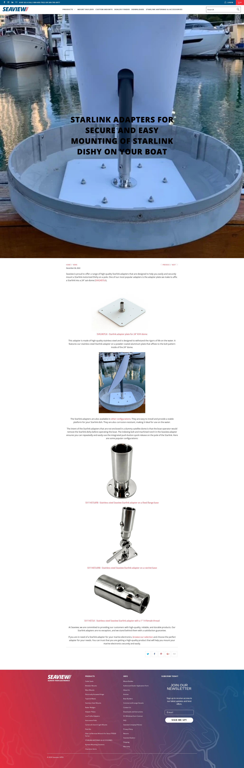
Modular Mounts (91, 686)
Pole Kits (88, 729)
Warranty (126, 746)
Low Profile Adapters (92, 716)
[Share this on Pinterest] (161, 654)
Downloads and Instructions (133, 712)
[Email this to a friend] (174, 654)
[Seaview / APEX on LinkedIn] (12, 2)
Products (68, 9)
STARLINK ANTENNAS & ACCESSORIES (164, 9)
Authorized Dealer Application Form (136, 686)
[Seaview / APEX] (21, 8)
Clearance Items (91, 749)
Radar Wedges (90, 707)
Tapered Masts (90, 699)
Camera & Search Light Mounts (96, 725)
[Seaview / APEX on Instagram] (8, 2)
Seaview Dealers (129, 738)
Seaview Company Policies (132, 725)
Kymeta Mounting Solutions (94, 744)
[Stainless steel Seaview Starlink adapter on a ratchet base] (122, 564)
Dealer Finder (122, 9)
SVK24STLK (100, 280)
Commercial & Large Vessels (133, 703)
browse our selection (143, 637)
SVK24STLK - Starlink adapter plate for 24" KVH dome (122, 334)
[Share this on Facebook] (154, 654)
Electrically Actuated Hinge (94, 694)
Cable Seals (89, 681)
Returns (126, 733)
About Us (126, 690)
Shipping (126, 742)
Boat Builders (128, 699)
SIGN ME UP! (179, 720)
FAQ (124, 720)
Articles (126, 694)
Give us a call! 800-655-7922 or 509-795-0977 (39, 2)
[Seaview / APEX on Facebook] (4, 2)
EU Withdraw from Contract (133, 716)
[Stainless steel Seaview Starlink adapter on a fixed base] (122, 470)
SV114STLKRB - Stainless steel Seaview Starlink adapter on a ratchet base (122, 567)
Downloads (138, 9)
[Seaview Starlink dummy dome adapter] (122, 331)
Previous (166, 265)
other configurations (121, 418)
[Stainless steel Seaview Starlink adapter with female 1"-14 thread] (122, 617)
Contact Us (127, 707)
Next (174, 265)
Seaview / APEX (58, 757)
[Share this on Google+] (168, 654)
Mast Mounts (89, 690)
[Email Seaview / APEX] (16, 2)
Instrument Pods (91, 720)
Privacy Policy (128, 729)
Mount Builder (86, 9)
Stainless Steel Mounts (93, 703)
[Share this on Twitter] (148, 654)
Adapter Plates (90, 712)
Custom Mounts (104, 9)
